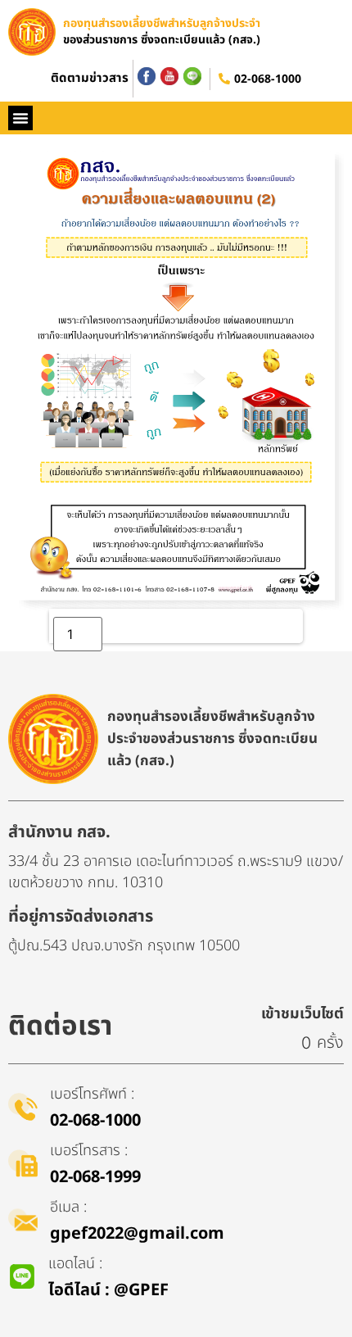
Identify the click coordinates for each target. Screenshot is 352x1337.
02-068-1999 (95, 1177)
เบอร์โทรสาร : (89, 1151)
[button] (20, 118)
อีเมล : (68, 1207)
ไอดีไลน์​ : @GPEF (108, 1290)
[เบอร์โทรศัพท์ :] (23, 1107)
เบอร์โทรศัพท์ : (92, 1094)
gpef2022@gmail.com (137, 1233)
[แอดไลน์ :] (22, 1276)
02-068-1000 (267, 79)
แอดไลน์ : (75, 1264)
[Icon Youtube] (169, 76)
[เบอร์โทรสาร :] (23, 1163)
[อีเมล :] (23, 1220)
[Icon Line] (192, 76)
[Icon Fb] (147, 76)
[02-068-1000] (224, 78)
